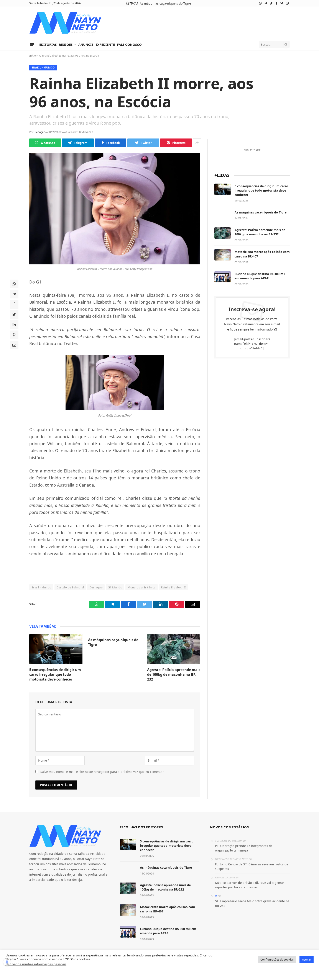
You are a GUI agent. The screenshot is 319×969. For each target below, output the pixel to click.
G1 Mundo (115, 587)
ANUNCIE (85, 44)
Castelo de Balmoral (70, 587)
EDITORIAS (48, 44)
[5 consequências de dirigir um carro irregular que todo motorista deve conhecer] (55, 649)
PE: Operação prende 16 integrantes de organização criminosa (244, 848)
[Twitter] (14, 314)
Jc (216, 895)
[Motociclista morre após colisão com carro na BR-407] (222, 255)
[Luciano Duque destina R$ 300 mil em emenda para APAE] (222, 277)
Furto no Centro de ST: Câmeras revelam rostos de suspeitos (251, 866)
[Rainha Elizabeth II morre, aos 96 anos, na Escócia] (114, 208)
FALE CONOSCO (129, 44)
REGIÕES (65, 44)
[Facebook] (14, 304)
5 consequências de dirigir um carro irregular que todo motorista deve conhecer (55, 675)
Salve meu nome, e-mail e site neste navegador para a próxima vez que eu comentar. (102, 772)
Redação (40, 132)
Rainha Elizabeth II (173, 587)
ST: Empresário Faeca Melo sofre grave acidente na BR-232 (252, 903)
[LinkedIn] (14, 324)
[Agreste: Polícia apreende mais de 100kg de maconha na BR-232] (173, 649)
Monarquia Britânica (141, 587)
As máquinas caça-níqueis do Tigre (165, 3)
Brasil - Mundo (43, 67)
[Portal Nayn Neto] (65, 23)
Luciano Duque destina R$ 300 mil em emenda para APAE (260, 276)
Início (32, 55)
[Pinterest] (14, 335)
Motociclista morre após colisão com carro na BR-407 (262, 254)
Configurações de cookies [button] (277, 959)
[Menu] (32, 44)
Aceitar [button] (306, 959)
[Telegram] (14, 294)
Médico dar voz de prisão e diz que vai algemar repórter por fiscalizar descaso (249, 885)
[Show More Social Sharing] (197, 142)
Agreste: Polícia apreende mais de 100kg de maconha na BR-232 (173, 675)
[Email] (14, 345)
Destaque (95, 587)
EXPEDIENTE (105, 44)
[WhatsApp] (14, 284)
